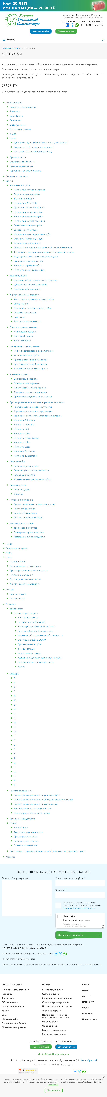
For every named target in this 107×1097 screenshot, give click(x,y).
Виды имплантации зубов (27, 194)
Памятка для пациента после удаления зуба (36, 795)
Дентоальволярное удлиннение (30, 284)
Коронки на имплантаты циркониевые (33, 411)
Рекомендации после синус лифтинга (33, 808)
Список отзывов (18, 594)
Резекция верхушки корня (27, 321)
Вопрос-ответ (16, 608)
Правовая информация (21, 166)
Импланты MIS (21, 429)
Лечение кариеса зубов (26, 466)
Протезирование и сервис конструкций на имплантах (37, 402)
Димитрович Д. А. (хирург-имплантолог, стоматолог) (40, 142)
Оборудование (17, 124)
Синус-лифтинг (21, 303)
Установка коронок (19, 374)
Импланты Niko (21, 442)
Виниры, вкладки (26, 648)
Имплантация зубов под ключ (29, 221)
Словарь (14, 673)
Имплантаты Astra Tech (25, 203)
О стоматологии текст (17, 176)
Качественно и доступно (22, 818)
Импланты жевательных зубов (29, 270)
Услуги (9, 181)
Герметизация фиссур (25, 475)
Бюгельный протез (23, 336)
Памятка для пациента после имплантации (35, 804)
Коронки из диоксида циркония (30, 392)
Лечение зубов (17, 461)
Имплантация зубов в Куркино (29, 189)
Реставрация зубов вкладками (29, 536)
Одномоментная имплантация (29, 207)
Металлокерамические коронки (30, 387)
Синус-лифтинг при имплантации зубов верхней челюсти (43, 247)
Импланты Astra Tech (24, 420)
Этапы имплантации (24, 198)
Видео (13, 133)
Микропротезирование (21, 523)
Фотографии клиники (20, 129)
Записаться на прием (17, 548)
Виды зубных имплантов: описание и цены (36, 256)
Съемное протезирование (23, 327)
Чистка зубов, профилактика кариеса (37, 626)
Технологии (15, 120)
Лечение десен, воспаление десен (36, 662)
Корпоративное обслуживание (25, 170)
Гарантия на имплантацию (27, 243)
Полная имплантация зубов (28, 225)
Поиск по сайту (89, 1019)
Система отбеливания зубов (28, 517)
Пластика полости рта (25, 312)
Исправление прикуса (29, 653)
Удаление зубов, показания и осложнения (36, 280)
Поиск (9, 543)
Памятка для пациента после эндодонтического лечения (43, 799)
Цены (9, 557)
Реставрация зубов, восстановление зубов (39, 657)
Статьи (13, 823)
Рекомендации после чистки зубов (32, 813)
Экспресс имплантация (25, 229)
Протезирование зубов (29, 644)
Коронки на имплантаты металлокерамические (38, 415)
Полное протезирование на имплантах (34, 350)
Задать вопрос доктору (26, 613)
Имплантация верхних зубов (28, 216)
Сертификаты (16, 116)
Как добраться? (89, 1060)
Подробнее (53, 1084)
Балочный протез (22, 340)
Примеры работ (18, 157)
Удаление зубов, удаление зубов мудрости (40, 635)
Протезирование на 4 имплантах (30, 364)
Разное (21, 666)
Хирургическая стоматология (24, 294)
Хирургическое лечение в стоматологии (34, 299)
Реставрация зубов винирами (29, 532)
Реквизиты (15, 111)
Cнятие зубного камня (25, 513)
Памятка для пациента (21, 790)
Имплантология (18, 561)
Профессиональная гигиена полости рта (34, 504)
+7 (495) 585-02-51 (37, 948)
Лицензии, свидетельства (23, 107)
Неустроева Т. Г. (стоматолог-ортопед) (33, 151)
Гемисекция (19, 317)
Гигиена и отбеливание (21, 499)
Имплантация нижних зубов (28, 212)
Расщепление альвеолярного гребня (33, 308)
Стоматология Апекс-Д (11, 48)
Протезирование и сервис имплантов (33, 406)
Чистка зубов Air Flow (25, 508)
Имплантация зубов (20, 185)
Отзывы (10, 589)
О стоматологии (14, 102)
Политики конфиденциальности (79, 908)
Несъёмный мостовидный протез (31, 368)
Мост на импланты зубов (26, 355)
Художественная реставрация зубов (32, 479)
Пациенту (11, 604)
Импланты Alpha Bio (24, 424)
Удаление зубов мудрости (27, 289)
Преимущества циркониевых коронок (33, 396)
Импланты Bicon (22, 447)
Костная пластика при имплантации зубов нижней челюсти (44, 252)
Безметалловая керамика (27, 383)
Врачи (13, 138)
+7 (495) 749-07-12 (92, 24)
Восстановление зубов (25, 527)
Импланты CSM (22, 433)
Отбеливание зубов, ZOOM (32, 640)
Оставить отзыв (17, 598)
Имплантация (21, 827)
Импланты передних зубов (27, 265)
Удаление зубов (18, 275)
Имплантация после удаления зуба (32, 234)
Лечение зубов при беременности (31, 470)
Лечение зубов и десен (26, 841)
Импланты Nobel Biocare (26, 438)
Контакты (10, 857)
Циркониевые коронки (25, 378)
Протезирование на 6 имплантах (30, 359)
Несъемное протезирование (24, 346)
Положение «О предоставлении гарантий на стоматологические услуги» (47, 851)
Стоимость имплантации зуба (29, 238)
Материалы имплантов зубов (28, 261)
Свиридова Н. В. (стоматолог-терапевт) (33, 147)
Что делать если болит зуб (31, 622)
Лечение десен (18, 485)
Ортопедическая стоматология (25, 579)
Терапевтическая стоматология (25, 566)
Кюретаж (18, 494)
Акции (9, 552)
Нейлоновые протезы (25, 331)
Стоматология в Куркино (22, 161)
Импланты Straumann (24, 451)
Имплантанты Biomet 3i (25, 455)
